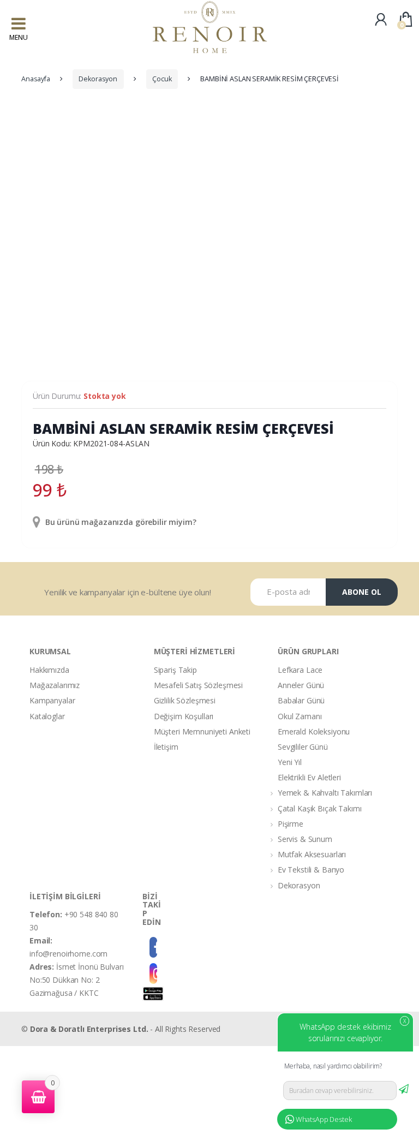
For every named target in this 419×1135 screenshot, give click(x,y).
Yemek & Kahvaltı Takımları (325, 792)
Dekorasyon (98, 78)
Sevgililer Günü (303, 747)
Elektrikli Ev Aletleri (309, 777)
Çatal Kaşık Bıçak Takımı (320, 808)
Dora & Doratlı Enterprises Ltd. (89, 1029)
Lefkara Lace (300, 670)
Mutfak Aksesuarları (312, 854)
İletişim (166, 747)
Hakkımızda (49, 670)
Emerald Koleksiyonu (314, 731)
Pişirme (290, 824)
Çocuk (161, 78)
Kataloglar (47, 716)
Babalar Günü (301, 700)
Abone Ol (361, 592)
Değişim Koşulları (184, 716)
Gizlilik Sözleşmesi (185, 700)
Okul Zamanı (299, 716)
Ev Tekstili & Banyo (311, 869)
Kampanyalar (52, 700)
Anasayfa (35, 78)
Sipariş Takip (175, 670)
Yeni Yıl (290, 762)
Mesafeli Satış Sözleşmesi (198, 685)
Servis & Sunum (305, 839)
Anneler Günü (301, 685)
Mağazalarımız (54, 685)
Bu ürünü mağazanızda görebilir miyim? (119, 522)
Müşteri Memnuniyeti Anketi (202, 731)
